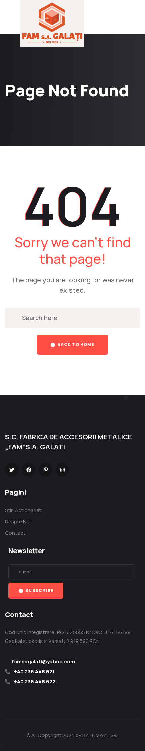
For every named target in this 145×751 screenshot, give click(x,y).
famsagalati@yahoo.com (43, 661)
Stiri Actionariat (23, 510)
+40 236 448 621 (34, 671)
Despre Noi (18, 521)
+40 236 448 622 (34, 681)
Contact (15, 532)
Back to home (75, 344)
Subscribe (38, 590)
